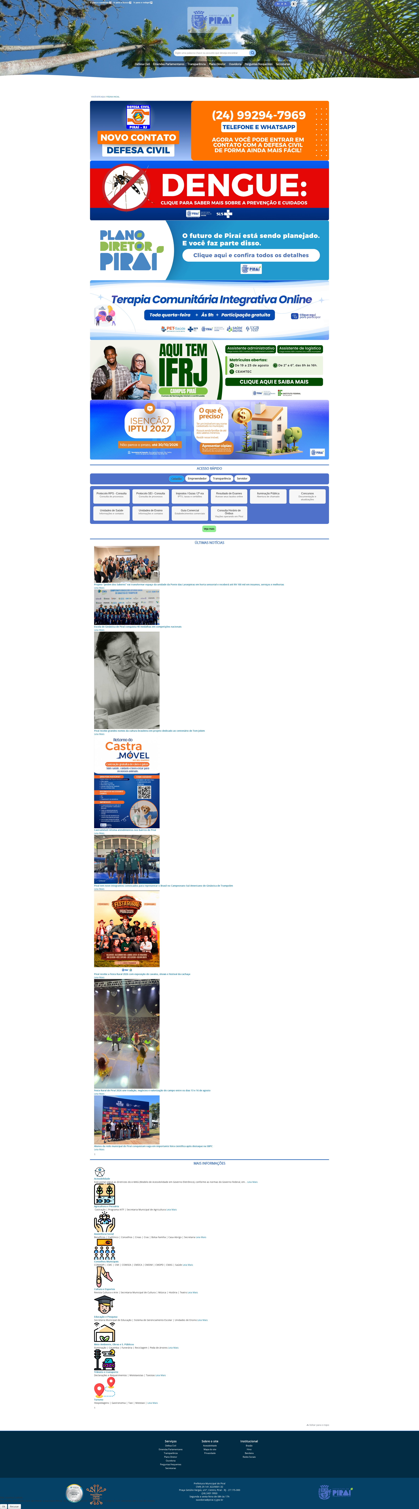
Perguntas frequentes (259, 64)
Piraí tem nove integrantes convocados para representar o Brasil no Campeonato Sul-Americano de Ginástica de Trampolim (163, 885)
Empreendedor (197, 478)
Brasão (249, 1445)
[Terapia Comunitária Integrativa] (209, 338)
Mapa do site (210, 1449)
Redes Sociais (249, 1457)
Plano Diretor (217, 64)
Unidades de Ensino (150, 512)
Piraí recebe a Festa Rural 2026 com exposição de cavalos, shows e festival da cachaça (142, 974)
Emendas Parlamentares (168, 64)
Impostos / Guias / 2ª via (190, 495)
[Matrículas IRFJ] (209, 398)
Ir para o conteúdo (100, 2)
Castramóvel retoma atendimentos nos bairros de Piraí (125, 829)
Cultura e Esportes (104, 1289)
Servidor (242, 478)
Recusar (14, 1506)
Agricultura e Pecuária (106, 1206)
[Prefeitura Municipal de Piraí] (209, 25)
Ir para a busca (122, 2)
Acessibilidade (102, 1178)
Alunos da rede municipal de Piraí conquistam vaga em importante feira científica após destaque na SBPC (153, 1146)
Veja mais (209, 528)
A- (285, 4)
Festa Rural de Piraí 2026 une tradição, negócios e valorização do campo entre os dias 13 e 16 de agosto (152, 1090)
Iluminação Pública (268, 495)
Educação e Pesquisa (105, 1316)
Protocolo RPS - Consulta (112, 495)
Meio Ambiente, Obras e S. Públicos (114, 1344)
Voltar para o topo (319, 1424)
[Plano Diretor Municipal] (209, 278)
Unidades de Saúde (111, 512)
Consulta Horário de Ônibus (229, 513)
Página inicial (112, 97)
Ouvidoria (235, 64)
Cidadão (177, 479)
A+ (278, 4)
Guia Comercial (190, 512)
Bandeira (249, 1453)
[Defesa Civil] (209, 158)
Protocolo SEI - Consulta (150, 495)
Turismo (98, 1399)
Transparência (197, 64)
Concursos (307, 496)
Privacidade (210, 1453)
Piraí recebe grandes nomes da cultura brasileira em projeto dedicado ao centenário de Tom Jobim (149, 730)
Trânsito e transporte (106, 1372)
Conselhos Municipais (106, 1261)
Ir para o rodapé (143, 2)
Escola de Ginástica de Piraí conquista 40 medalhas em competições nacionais (138, 626)
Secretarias (283, 64)
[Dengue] (209, 218)
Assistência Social (104, 1233)
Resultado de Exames (229, 495)
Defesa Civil (142, 64)
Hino (249, 1449)
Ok (3, 1506)
